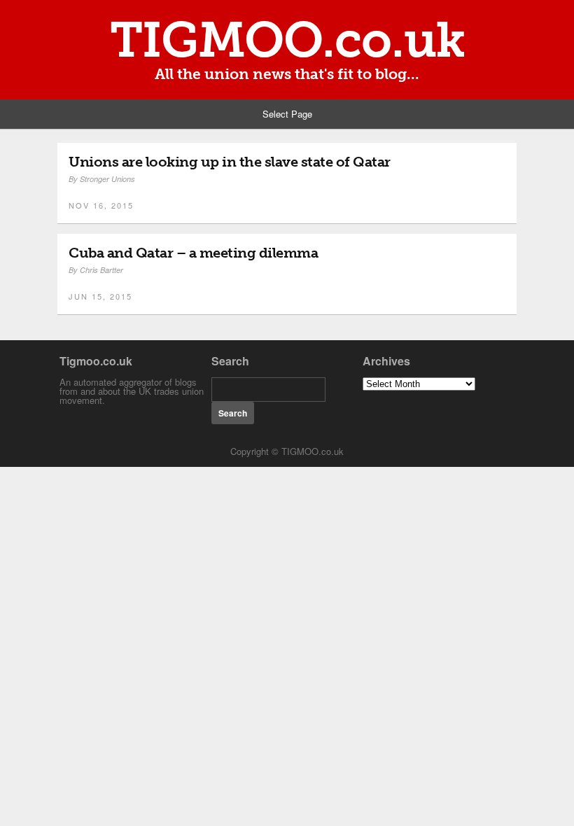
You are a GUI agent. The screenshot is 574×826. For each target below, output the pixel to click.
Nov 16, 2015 (101, 205)
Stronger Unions (107, 179)
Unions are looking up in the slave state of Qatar (230, 161)
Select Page (287, 113)
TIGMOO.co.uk (287, 39)
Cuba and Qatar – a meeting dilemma (193, 252)
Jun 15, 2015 (100, 296)
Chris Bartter (101, 270)
